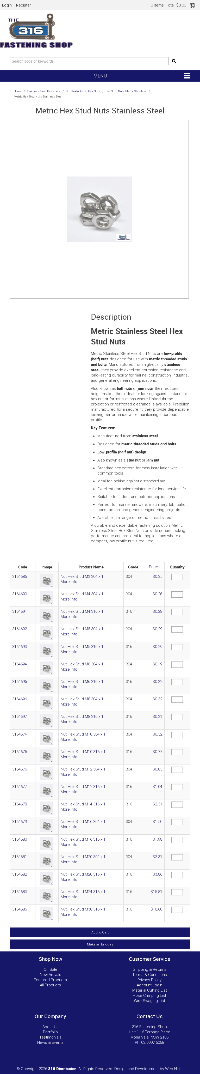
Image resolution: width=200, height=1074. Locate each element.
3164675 (19, 751)
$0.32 (157, 681)
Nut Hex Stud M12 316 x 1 (83, 786)
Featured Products (50, 980)
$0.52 (157, 734)
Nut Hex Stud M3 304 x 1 (82, 576)
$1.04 (157, 786)
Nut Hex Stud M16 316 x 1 (83, 839)
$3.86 (157, 874)
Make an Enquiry (100, 944)
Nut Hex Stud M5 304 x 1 (82, 629)
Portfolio (50, 1032)
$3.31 (157, 856)
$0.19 (157, 664)
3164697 (19, 716)
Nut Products (74, 91)
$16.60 (156, 909)
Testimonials (50, 1037)
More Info (69, 581)
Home (18, 91)
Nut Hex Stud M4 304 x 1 (82, 594)
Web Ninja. (174, 1068)
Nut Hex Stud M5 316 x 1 (82, 646)
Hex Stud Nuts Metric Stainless (126, 91)
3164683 (19, 891)
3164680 (19, 839)
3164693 (19, 646)
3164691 (19, 611)
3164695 (19, 681)
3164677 (19, 786)
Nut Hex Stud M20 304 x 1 (83, 856)
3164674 (19, 734)
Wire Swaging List (149, 1000)
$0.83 (157, 769)
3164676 (19, 769)
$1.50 (157, 821)
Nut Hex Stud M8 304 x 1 (82, 699)
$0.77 (157, 751)
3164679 (19, 821)
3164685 (19, 576)
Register (23, 5)
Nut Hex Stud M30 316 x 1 (83, 909)
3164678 (19, 804)
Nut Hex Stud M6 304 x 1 (82, 664)
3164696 (19, 699)
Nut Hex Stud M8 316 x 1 (82, 716)
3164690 (19, 594)
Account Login (149, 985)
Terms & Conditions (149, 974)
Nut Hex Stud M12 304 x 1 (83, 769)
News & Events (50, 1042)
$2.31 (157, 804)
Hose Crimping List (149, 995)
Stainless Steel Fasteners (43, 91)
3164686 (19, 909)
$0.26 (157, 594)
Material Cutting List (149, 990)
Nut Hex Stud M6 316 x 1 (82, 681)
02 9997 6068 (152, 1042)
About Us (50, 1026)
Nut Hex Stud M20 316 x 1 (83, 874)
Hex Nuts (94, 91)
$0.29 (157, 629)
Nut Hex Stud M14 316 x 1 (83, 804)
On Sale (50, 969)
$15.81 (156, 891)
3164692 (19, 629)
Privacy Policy (149, 980)
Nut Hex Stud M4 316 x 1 (82, 611)
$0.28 (157, 611)
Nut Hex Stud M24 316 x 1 (83, 891)
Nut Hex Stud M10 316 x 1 (83, 751)
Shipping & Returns (149, 969)
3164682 (19, 874)
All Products (50, 985)
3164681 (19, 856)
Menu (100, 75)
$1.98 (157, 839)
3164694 (19, 664)
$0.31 (157, 716)
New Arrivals (50, 974)
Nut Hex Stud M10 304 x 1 (83, 734)
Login (7, 5)
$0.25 (157, 576)
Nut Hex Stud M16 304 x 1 (83, 821)
